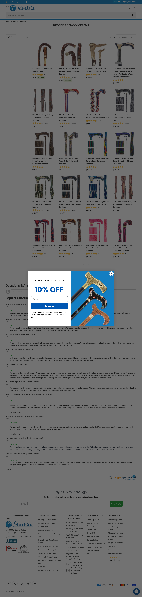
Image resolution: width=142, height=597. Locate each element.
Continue (49, 306)
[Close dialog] (111, 274)
